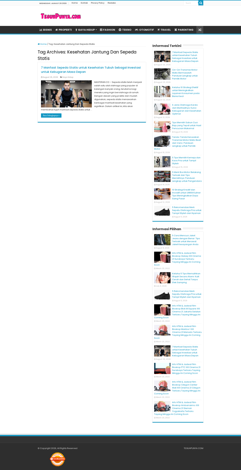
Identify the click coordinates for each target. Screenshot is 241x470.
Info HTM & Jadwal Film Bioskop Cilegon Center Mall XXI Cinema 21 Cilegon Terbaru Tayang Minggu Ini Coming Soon (177, 387)
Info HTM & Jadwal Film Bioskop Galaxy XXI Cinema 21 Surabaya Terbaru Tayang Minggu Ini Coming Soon (177, 258)
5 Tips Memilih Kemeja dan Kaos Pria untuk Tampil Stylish (186, 160)
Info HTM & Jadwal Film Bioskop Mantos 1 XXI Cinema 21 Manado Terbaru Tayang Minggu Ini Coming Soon (178, 332)
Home (75, 2)
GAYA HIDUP (86, 30)
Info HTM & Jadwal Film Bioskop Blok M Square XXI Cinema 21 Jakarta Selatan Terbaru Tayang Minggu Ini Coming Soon (177, 311)
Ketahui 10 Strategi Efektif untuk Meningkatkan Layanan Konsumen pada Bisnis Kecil (186, 92)
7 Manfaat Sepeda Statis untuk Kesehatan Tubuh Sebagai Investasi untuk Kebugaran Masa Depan (185, 57)
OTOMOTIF (146, 30)
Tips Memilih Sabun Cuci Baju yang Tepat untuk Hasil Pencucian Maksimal (186, 125)
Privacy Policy (97, 2)
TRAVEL (166, 30)
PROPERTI (65, 30)
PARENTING (185, 30)
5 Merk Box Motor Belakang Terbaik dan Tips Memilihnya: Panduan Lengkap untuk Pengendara (187, 177)
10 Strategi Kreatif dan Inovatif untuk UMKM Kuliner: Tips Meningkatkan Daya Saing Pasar (186, 194)
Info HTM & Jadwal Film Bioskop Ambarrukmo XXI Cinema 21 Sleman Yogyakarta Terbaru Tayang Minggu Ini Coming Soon (176, 408)
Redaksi (112, 2)
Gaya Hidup (67, 77)
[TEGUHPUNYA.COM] (60, 16)
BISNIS (47, 30)
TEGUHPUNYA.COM (193, 448)
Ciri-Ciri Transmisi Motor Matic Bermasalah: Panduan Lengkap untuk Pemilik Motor (185, 74)
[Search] (200, 2)
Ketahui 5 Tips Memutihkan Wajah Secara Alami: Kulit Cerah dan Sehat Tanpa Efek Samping (186, 278)
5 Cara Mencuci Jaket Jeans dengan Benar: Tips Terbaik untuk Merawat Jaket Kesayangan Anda (186, 240)
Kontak (84, 2)
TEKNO (126, 30)
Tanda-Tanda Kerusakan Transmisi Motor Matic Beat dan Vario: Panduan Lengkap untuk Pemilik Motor (177, 143)
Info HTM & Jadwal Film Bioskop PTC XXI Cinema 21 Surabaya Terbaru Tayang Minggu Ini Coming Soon (186, 369)
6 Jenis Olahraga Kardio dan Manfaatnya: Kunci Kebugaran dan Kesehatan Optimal (186, 109)
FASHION (109, 30)
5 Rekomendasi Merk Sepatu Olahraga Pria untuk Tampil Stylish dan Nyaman (186, 210)
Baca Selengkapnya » (51, 115)
